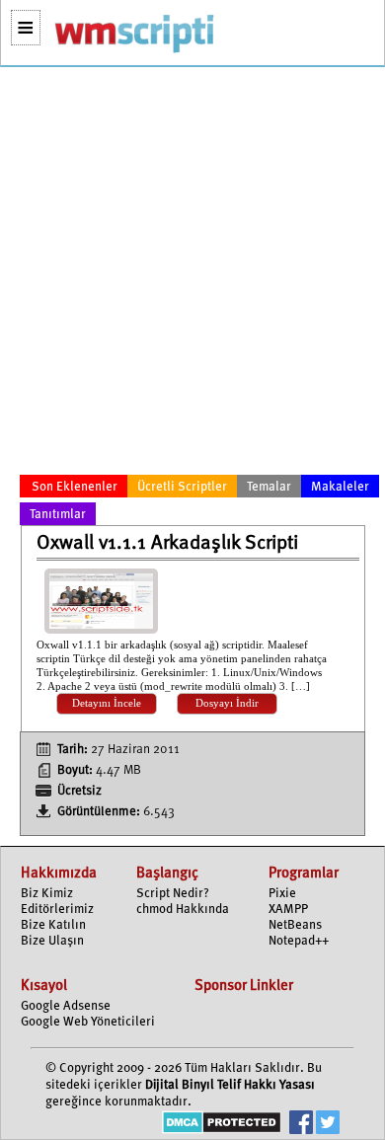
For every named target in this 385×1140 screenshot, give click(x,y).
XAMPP (288, 909)
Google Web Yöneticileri (88, 1022)
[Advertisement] (192, 274)
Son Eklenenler (74, 487)
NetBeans (295, 925)
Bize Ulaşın (52, 941)
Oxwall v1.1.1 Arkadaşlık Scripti (167, 544)
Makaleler (340, 487)
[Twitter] (328, 1124)
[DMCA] (221, 1124)
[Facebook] (301, 1124)
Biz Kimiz (47, 893)
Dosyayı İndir (227, 703)
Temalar (269, 487)
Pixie (282, 893)
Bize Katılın (53, 925)
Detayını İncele (106, 703)
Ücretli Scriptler (182, 487)
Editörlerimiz (57, 909)
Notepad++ (299, 941)
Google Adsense (66, 1006)
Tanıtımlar (58, 514)
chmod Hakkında (182, 909)
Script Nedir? (172, 893)
